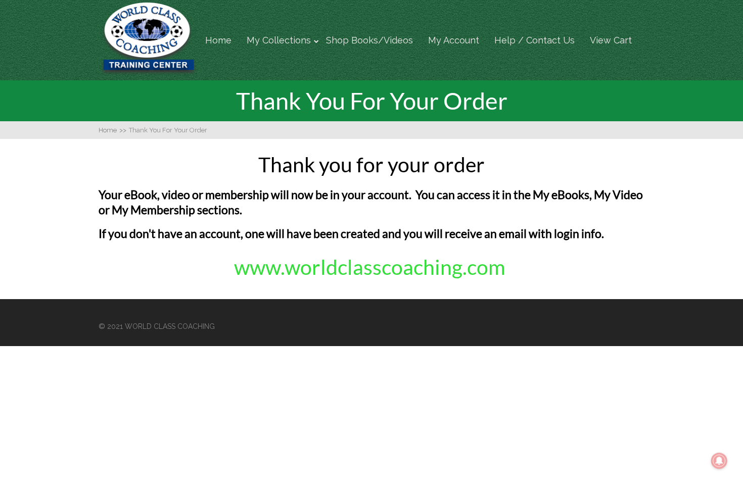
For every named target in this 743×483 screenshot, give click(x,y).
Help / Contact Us (534, 40)
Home (218, 40)
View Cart (611, 40)
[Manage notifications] (719, 461)
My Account (453, 40)
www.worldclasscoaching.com (371, 267)
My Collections (279, 40)
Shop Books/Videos (369, 40)
